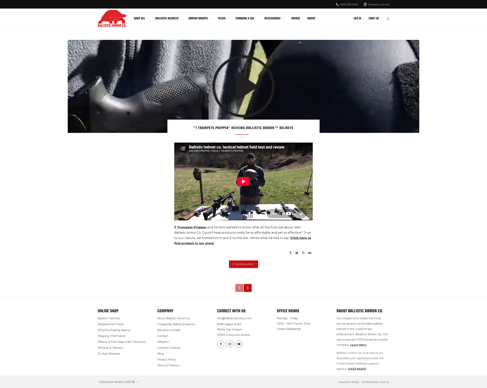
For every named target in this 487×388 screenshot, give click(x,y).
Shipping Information (112, 336)
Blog (160, 353)
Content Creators (168, 347)
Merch (295, 18)
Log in (357, 18)
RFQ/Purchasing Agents (114, 330)
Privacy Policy (166, 359)
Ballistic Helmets (166, 18)
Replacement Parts (111, 324)
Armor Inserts (198, 18)
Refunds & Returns (110, 347)
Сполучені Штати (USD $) (117, 382)
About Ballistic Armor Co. (173, 318)
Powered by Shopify (349, 382)
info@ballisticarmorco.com (234, 318)
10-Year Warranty (109, 353)
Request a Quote (378, 4)
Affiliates (163, 342)
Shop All (139, 18)
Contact (162, 336)
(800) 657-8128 (349, 4)
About (311, 18)
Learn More (358, 345)
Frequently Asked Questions (176, 324)
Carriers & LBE (245, 18)
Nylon (221, 18)
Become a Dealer (169, 330)
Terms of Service (168, 365)
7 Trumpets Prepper (190, 227)
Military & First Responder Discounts (122, 342)
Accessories (272, 18)
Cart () (374, 18)
